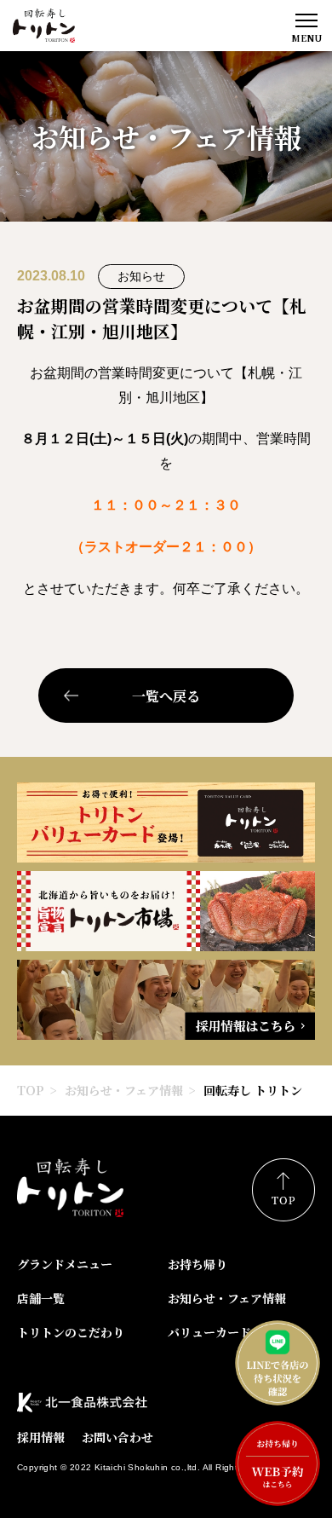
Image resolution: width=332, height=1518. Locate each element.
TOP (30, 1090)
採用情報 (41, 1437)
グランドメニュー (64, 1264)
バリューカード (209, 1332)
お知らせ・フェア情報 (124, 1090)
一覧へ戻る (166, 696)
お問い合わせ (117, 1437)
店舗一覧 (41, 1298)
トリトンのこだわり (70, 1332)
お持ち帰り (197, 1264)
